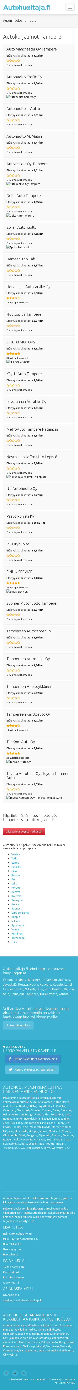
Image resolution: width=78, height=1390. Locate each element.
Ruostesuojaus (12, 1346)
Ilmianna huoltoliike (18, 1025)
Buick (51, 1106)
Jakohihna (23, 1334)
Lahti (14, 883)
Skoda (58, 1139)
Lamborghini (31, 1123)
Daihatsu (8, 1114)
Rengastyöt (66, 1342)
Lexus (6, 1127)
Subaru (22, 1143)
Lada (19, 1123)
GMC (67, 1114)
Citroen (46, 1110)
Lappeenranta (20, 912)
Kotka (15, 904)
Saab (42, 1139)
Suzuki (32, 1143)
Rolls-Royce (21, 1139)
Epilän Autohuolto (21, 227)
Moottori (24, 1342)
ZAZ (67, 1148)
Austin (14, 1106)
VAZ (23, 1148)
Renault (7, 1139)
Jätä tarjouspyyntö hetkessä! (24, 831)
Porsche (68, 1135)
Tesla (41, 1143)
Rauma (15, 875)
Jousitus (45, 1334)
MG (5, 1131)
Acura (33, 1102)
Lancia (44, 1123)
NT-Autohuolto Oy (21, 488)
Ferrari (39, 1114)
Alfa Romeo (45, 1102)
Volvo (46, 1148)
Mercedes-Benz (62, 1127)
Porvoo (16, 887)
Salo (14, 871)
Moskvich (55, 1131)
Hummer (17, 1118)
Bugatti (42, 1106)
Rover (33, 1139)
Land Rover (56, 1123)
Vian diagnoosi (28, 1350)
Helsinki (16, 867)
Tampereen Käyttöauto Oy (28, 714)
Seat (49, 1139)
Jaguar (65, 1118)
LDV (66, 1123)
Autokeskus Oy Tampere (27, 164)
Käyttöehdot (11, 1272)
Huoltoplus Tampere (23, 314)
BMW (33, 1106)
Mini (11, 1131)
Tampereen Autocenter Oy (28, 631)
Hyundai (29, 1118)
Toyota (50, 1143)
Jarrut (35, 1334)
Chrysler (35, 1110)
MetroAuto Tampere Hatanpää (32, 429)
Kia (13, 1123)
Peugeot (31, 1135)
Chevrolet (23, 1110)
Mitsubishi (21, 1131)
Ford (54, 1114)
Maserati (35, 1127)
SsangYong (10, 1143)
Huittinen (16, 933)
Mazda (46, 1127)
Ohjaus (35, 1342)
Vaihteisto (52, 1346)
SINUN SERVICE (19, 572)
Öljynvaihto (10, 1354)
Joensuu (16, 908)
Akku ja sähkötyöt (49, 1329)
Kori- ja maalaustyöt (15, 1338)
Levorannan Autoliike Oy (26, 401)
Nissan (66, 1131)
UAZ (16, 1148)
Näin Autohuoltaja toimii (17, 1233)
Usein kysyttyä (12, 1249)
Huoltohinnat (11, 1254)
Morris (43, 1131)
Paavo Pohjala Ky (20, 516)
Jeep (6, 1123)
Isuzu (47, 1118)
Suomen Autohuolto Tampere (31, 603)
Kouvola (16, 896)
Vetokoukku (10, 1350)
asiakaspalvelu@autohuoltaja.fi (22, 1300)
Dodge (29, 1114)
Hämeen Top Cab (20, 259)
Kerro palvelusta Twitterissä (34, 1069)
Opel (22, 1135)
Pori (13, 879)
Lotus (25, 1127)
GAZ (60, 1114)
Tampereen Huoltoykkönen (29, 686)
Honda (7, 1118)
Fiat (47, 1114)
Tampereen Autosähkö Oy (28, 659)
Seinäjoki (17, 900)
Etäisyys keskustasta (24, 55)
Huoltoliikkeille (12, 1244)
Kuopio (15, 917)
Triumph (8, 1148)
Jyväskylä (17, 925)
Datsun (19, 1114)
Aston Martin (61, 1102)
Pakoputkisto (49, 1342)
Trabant (60, 1143)
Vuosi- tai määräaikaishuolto (56, 1350)
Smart (67, 1139)
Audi (6, 1106)
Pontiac (56, 1135)
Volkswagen (34, 1148)
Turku (14, 858)
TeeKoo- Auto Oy (20, 742)
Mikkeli (15, 921)
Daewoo (66, 1110)
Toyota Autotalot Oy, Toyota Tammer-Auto (38, 775)
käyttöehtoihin (51, 1379)
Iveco (55, 1118)
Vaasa (15, 929)
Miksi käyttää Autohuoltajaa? (20, 1239)
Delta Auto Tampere (23, 195)
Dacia (56, 1110)
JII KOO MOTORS (20, 342)
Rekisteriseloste (13, 1277)
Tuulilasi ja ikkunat (34, 1346)
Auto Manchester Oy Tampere (31, 49)
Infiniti (39, 1118)
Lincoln (16, 1127)
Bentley (24, 1106)
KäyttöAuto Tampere (24, 374)
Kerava (15, 892)
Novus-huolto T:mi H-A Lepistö (31, 457)
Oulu (14, 942)
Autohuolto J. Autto (23, 108)
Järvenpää (18, 938)
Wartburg (57, 1148)
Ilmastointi (9, 1334)
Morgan (33, 1131)
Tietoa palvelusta (14, 1267)
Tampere (31, 994)
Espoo (15, 862)
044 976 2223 (11, 1295)
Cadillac (61, 1106)
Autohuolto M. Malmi (24, 136)
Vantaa (15, 854)
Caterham (9, 1110)
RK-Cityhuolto (17, 544)
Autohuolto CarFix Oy (24, 77)
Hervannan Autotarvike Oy (28, 287)
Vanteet (65, 1346)
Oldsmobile (10, 1135)
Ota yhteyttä (11, 1282)
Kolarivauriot (60, 1334)
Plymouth (44, 1135)
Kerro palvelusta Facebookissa (35, 1059)
